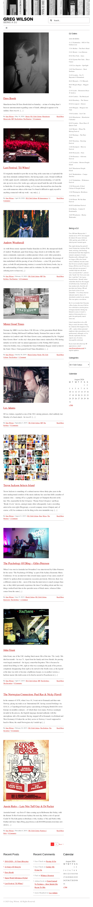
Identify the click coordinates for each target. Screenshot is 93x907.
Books (39, 355)
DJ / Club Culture (36, 116)
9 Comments (37, 119)
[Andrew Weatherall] (33, 224)
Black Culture (32, 355)
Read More (60, 116)
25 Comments (23, 279)
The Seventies (7, 683)
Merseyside (7, 119)
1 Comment (22, 357)
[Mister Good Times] (33, 303)
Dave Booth (9, 98)
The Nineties (27, 119)
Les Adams (9, 408)
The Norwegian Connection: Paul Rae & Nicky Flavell (32, 694)
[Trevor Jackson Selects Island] (33, 457)
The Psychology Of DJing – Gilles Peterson (26, 563)
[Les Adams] (33, 385)
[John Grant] (33, 627)
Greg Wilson (10, 116)
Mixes (45, 516)
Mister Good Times (13, 324)
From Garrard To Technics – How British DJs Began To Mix (46, 884)
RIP (12, 119)
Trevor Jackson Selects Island (19, 485)
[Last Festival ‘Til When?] (33, 145)
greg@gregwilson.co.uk (76, 348)
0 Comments (15, 731)
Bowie (28, 116)
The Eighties (18, 119)
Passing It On (51, 861)
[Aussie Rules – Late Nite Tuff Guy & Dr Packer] (33, 770)
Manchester (46, 116)
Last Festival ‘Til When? (16, 167)
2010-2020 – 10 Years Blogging (17, 861)
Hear (40, 516)
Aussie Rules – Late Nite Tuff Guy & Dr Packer (28, 806)
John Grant (9, 650)
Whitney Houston (47, 875)
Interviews (6, 600)
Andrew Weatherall (13, 242)
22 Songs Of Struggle (13, 867)
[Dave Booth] (33, 62)
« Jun (71, 405)
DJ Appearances (43, 198)
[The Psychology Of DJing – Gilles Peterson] (33, 543)
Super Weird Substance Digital (16, 878)
